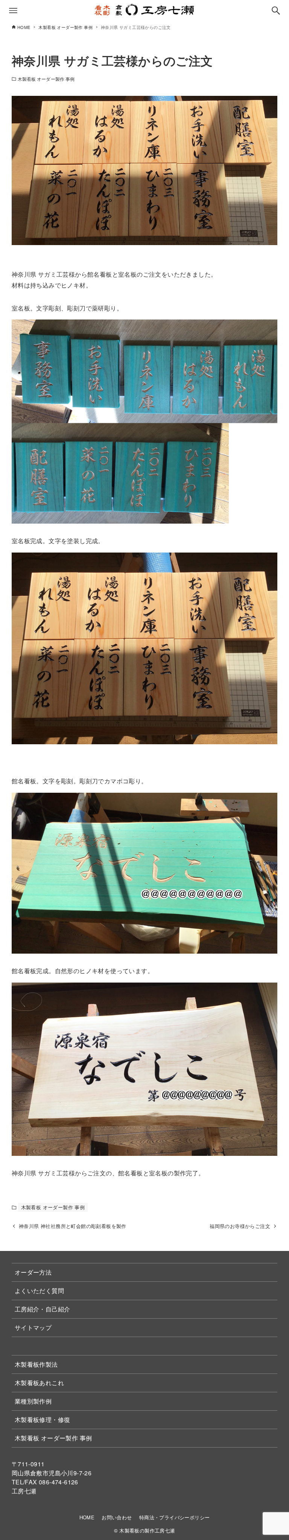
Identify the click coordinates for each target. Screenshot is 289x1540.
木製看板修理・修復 (42, 1419)
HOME (87, 1517)
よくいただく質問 (39, 1290)
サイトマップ (33, 1327)
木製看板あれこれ (39, 1382)
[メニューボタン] (13, 10)
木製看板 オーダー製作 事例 (46, 79)
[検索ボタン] (275, 10)
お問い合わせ (117, 1517)
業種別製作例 (33, 1401)
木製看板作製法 (36, 1364)
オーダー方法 (33, 1272)
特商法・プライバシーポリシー (174, 1517)
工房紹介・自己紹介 (42, 1309)
